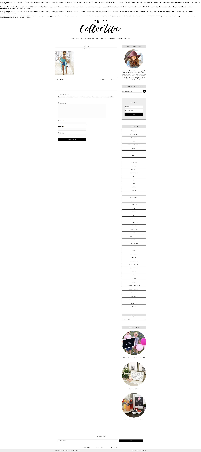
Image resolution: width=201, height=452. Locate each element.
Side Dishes (133, 261)
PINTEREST (115, 447)
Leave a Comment (60, 79)
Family (134, 194)
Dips (134, 176)
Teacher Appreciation (134, 285)
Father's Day (133, 197)
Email (61, 127)
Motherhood (134, 222)
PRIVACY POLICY (75, 450)
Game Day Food (133, 201)
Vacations (134, 303)
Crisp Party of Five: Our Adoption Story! (134, 357)
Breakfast (134, 148)
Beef (134, 141)
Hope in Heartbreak (133, 388)
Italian (134, 211)
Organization (133, 229)
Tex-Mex (133, 292)
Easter (134, 190)
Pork (134, 232)
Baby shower (134, 134)
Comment (63, 103)
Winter (134, 306)
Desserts (133, 169)
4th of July (134, 130)
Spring (134, 278)
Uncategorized (134, 299)
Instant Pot (134, 208)
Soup (133, 275)
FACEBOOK (86, 447)
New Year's (134, 225)
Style (133, 282)
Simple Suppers (133, 264)
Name (61, 120)
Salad (133, 250)
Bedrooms (134, 137)
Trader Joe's (133, 296)
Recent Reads (134, 243)
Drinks (134, 187)
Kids (134, 215)
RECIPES (134, 246)
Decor (134, 166)
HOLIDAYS (134, 204)
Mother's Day (134, 218)
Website (61, 133)
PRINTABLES (133, 236)
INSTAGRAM (101, 447)
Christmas (134, 158)
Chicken (134, 155)
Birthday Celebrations (134, 144)
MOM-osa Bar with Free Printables (134, 420)
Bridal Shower (134, 151)
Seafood (134, 257)
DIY (134, 183)
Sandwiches (133, 254)
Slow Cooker (133, 268)
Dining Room (133, 173)
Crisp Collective (100, 26)
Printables (134, 239)
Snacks (134, 271)
